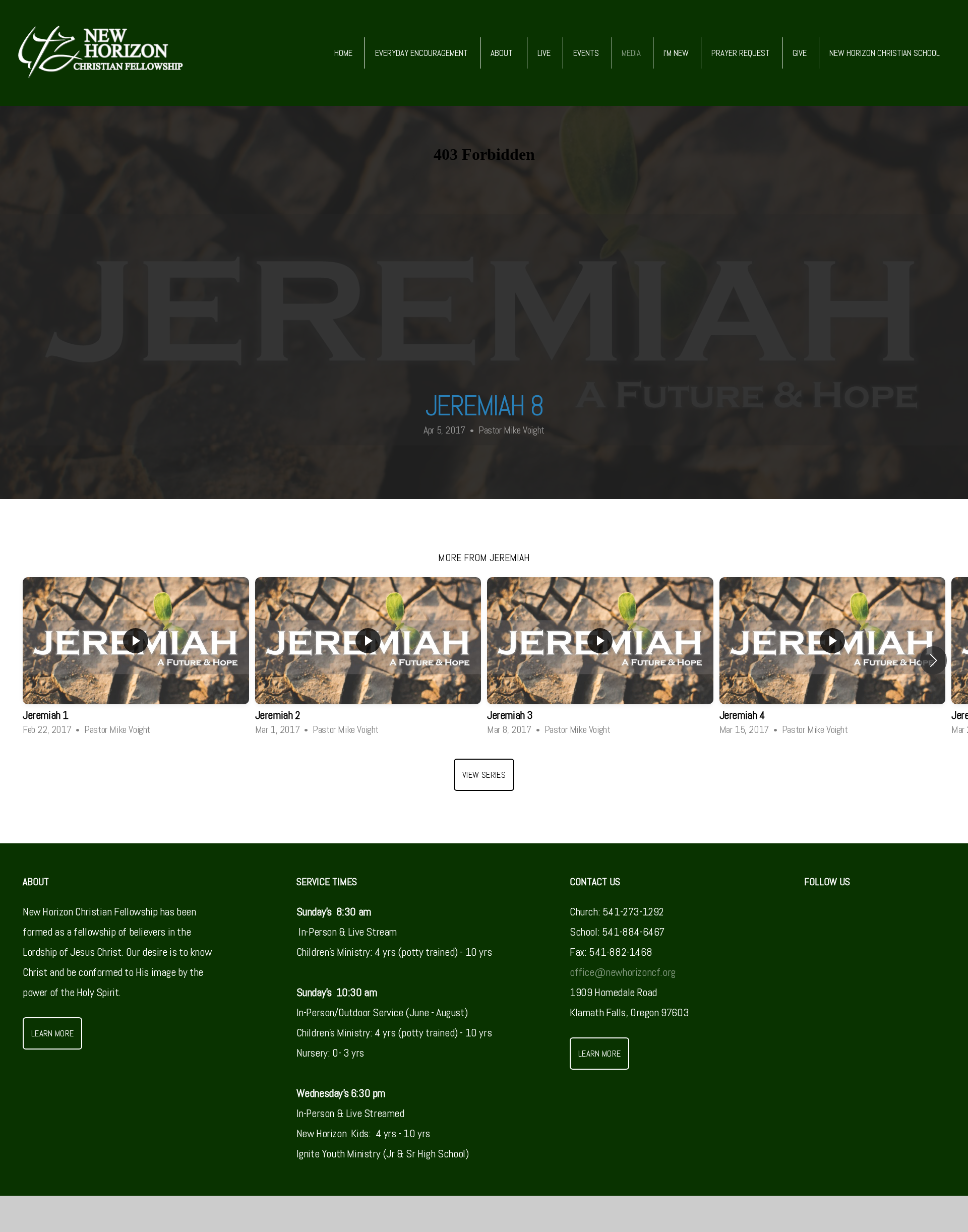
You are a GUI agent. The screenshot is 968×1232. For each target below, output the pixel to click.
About (503, 52)
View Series (484, 774)
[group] (136, 660)
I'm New (676, 52)
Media (631, 52)
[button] (933, 660)
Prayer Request (740, 52)
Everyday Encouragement (421, 52)
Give (800, 52)
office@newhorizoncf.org (623, 972)
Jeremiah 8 (484, 406)
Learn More (52, 1033)
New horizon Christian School (885, 52)
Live (544, 52)
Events (586, 52)
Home (343, 52)
